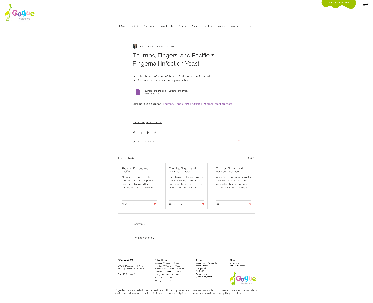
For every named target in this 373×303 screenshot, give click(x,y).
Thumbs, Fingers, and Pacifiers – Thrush (182, 170)
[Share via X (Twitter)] (141, 132)
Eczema (195, 26)
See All (251, 158)
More (233, 26)
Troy (239, 293)
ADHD (135, 26)
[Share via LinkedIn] (148, 132)
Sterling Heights (225, 293)
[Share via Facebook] (134, 132)
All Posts (122, 26)
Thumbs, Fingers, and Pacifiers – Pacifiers (229, 170)
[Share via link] (155, 132)
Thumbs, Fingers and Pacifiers (147, 122)
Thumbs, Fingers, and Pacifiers (135, 170)
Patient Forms (202, 265)
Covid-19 (200, 271)
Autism (221, 26)
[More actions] (238, 46)
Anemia (182, 26)
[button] (366, 4)
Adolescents (149, 26)
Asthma (208, 26)
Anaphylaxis (167, 26)
